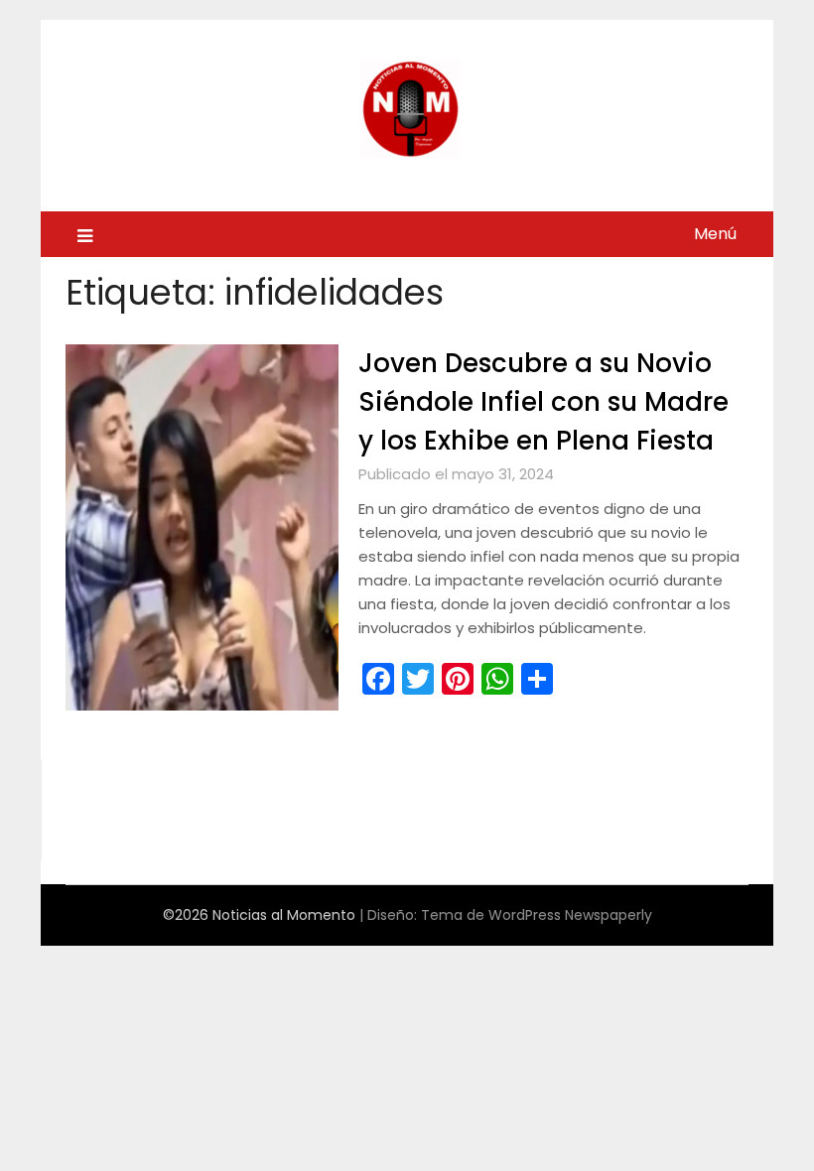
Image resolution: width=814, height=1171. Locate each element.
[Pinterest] (457, 679)
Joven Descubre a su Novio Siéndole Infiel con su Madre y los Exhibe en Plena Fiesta (543, 401)
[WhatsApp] (497, 679)
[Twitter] (418, 679)
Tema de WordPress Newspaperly (536, 915)
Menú (715, 233)
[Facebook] (378, 679)
